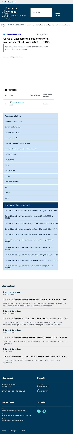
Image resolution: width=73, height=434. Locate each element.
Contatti (22, 431)
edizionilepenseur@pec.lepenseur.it (14, 410)
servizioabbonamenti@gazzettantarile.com (16, 415)
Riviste (7, 192)
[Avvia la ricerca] (33, 14)
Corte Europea (10, 159)
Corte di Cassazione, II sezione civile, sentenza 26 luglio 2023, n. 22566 (31, 210)
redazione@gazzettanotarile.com (13, 420)
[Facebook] (39, 411)
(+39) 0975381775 (42, 386)
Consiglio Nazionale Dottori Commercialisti (21, 149)
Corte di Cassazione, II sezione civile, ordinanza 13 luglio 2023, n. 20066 (31, 223)
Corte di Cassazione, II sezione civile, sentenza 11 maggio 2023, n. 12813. (29, 266)
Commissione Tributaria (13, 121)
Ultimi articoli (8, 286)
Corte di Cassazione (16, 24)
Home (3, 24)
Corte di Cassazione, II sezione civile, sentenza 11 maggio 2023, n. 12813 (29, 241)
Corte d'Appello (10, 154)
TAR (6, 187)
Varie (7, 198)
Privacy (4, 431)
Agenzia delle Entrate (13, 116)
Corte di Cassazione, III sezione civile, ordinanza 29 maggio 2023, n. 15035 (29, 248)
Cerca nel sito (36, 12)
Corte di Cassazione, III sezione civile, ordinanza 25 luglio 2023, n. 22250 (29, 217)
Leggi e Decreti (10, 170)
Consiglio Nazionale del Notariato (17, 143)
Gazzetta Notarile (16, 13)
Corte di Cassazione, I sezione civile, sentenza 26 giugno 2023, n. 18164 (31, 229)
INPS (7, 165)
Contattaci (11, 2)
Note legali (13, 431)
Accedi (4, 2)
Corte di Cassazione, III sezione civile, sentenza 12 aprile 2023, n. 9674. (31, 260)
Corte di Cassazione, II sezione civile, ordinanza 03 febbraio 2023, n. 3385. (26, 40)
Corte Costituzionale (12, 127)
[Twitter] (44, 411)
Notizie (7, 176)
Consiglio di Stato (11, 138)
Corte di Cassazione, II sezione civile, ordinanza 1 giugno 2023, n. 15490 (31, 254)
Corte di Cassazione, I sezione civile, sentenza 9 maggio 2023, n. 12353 (31, 234)
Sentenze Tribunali (12, 181)
